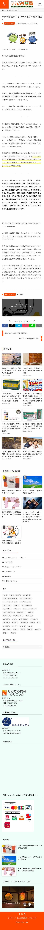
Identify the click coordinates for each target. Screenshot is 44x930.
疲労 (23, 629)
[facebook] (19, 914)
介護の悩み (21, 612)
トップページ (12, 918)
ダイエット (7, 605)
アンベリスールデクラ (10, 598)
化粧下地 (34, 619)
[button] (5, 325)
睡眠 (30, 629)
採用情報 (7, 576)
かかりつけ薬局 (15, 595)
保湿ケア (29, 616)
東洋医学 (24, 623)
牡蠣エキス (7, 629)
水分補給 (6, 626)
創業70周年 (23, 619)
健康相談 (6, 619)
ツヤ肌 (16, 605)
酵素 (13, 633)
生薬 (15, 629)
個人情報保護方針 (22, 918)
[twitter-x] (22, 914)
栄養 (32, 623)
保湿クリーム (18, 616)
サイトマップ (32, 918)
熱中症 (22, 626)
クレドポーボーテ (26, 598)
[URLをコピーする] (39, 325)
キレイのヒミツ (10, 571)
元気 (14, 619)
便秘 (21, 294)
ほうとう (26, 595)
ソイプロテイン (25, 602)
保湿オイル (7, 616)
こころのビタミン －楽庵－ (14, 557)
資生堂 (6, 633)
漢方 (14, 626)
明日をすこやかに (9, 23)
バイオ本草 (7, 609)
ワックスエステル (9, 612)
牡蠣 (30, 626)
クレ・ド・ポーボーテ (10, 602)
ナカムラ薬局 (27, 605)
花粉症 (38, 629)
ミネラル (17, 609)
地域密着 (6, 623)
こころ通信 (8, 562)
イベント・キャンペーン (13, 567)
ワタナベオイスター (30, 609)
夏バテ (15, 623)
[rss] (25, 914)
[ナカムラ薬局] (22, 4)
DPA (5, 595)
